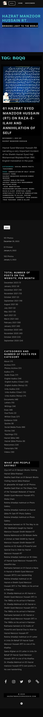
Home (20, 3)
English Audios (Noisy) (14, 385)
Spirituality (9, 193)
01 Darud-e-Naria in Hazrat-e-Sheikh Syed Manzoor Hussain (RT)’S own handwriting (21, 571)
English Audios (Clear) (14, 382)
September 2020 (11, 340)
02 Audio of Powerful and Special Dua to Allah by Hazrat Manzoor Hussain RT (20, 550)
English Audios (10, 378)
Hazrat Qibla (9, 438)
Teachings (8, 169)
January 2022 (10, 286)
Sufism (27, 195)
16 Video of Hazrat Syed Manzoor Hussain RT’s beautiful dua (20, 560)
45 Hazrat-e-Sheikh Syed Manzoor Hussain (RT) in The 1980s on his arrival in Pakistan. (20, 597)
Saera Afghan (10, 651)
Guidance (8, 420)
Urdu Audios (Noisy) (13, 396)
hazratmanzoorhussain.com (21, 696)
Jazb (5, 186)
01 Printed (8, 247)
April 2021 (8, 315)
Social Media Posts (24, 166)
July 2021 (8, 308)
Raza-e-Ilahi (9, 191)
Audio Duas (9, 375)
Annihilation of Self (19, 172)
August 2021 (9, 304)
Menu (12, 3)
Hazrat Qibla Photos (13, 441)
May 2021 (8, 311)
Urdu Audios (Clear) (13, 392)
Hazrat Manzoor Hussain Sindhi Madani (18, 177)
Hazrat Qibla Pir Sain (13, 180)
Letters (7, 402)
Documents (9, 399)
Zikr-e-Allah (23, 200)
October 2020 (10, 337)
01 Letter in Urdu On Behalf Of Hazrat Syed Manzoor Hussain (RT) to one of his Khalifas (20, 655)
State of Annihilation (26, 193)
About (6, 361)
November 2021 (11, 293)
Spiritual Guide (23, 191)
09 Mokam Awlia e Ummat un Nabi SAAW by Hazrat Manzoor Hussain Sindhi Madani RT (20, 539)
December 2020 (11, 330)
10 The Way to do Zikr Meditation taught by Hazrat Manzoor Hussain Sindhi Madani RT (21, 528)
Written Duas (10, 416)
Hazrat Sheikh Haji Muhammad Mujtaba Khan (18, 183)
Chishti (6, 174)
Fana (13, 174)
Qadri (31, 189)
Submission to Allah (13, 195)
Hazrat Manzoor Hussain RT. (21, 18)
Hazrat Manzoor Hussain (14, 141)
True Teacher (9, 200)
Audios (7, 372)
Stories (7, 431)
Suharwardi (8, 197)
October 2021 (10, 297)
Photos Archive (11, 368)
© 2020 (21, 694)
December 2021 (11, 290)
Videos (7, 452)
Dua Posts (8, 413)
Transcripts (9, 448)
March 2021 (9, 319)
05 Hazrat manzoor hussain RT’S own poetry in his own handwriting (20, 666)
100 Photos (9, 256)
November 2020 (11, 333)
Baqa (32, 172)
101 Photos (8, 238)
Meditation (14, 186)
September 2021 (11, 301)
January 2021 (10, 326)
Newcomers (30, 3)
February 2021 (10, 322)
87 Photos (31, 484)
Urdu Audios (9, 389)
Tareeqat (20, 197)
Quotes (7, 423)
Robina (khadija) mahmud (15, 502)
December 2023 (11, 282)
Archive (7, 365)
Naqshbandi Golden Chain (15, 189)
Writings (7, 406)
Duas (6, 410)
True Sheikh (31, 197)
